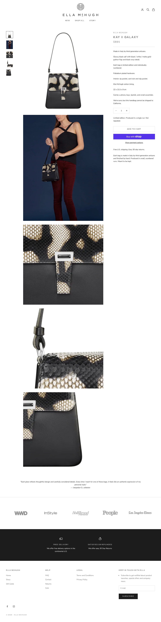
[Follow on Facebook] (7, 606)
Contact (48, 579)
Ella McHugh (120, 33)
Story (92, 20)
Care (47, 588)
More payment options (134, 142)
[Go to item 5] (9, 72)
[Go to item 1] (9, 34)
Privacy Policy (82, 579)
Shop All (79, 20)
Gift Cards (10, 584)
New (67, 20)
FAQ (47, 575)
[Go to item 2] (9, 44)
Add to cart (134, 129)
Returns (48, 584)
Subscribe (128, 596)
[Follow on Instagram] (14, 606)
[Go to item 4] (9, 63)
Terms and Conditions (85, 575)
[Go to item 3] (9, 54)
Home (8, 575)
